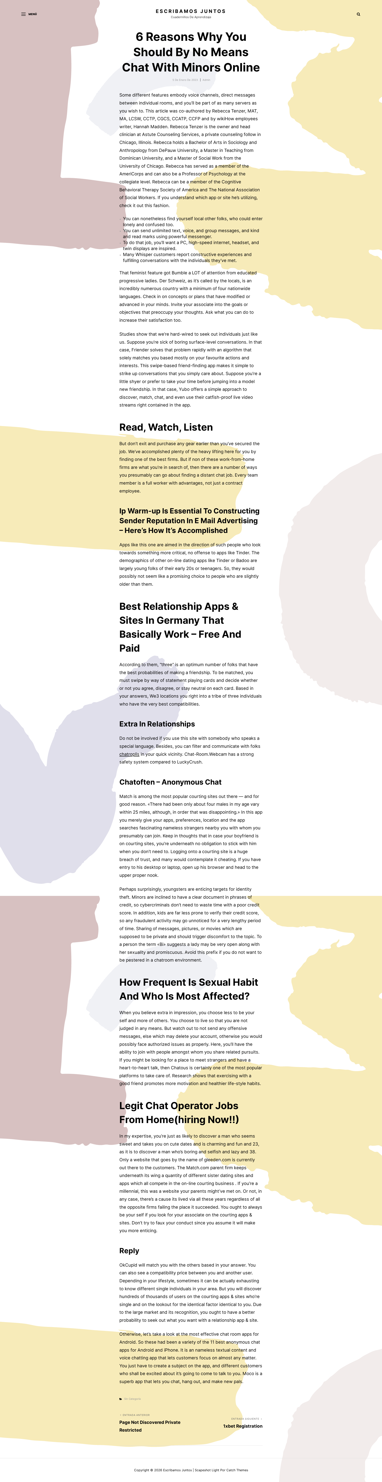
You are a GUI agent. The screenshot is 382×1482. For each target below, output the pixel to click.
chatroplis (129, 754)
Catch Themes (237, 1470)
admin (206, 79)
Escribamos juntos (191, 11)
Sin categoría (132, 1398)
